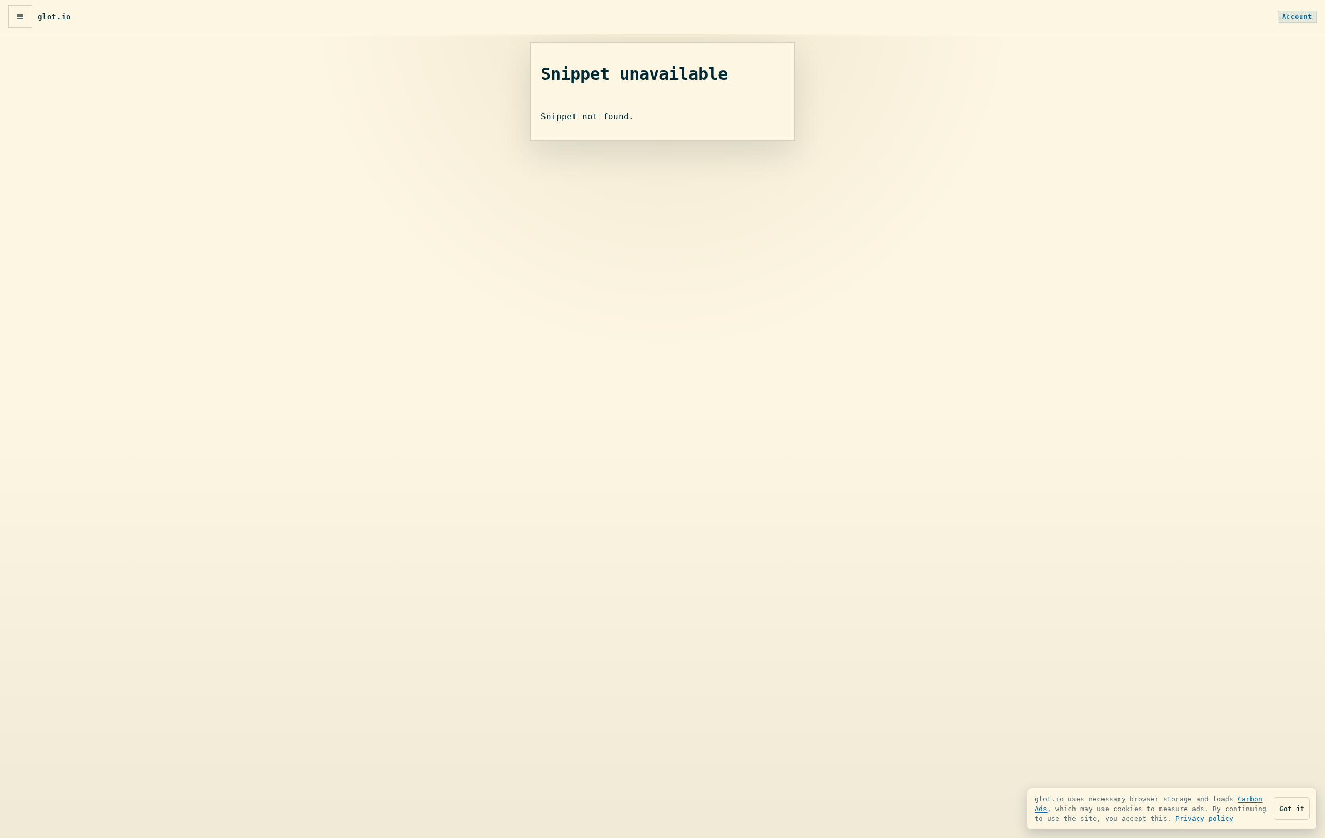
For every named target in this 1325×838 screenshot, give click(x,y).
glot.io (54, 16)
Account (1297, 16)
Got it (1291, 809)
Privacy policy (1204, 818)
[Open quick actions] (19, 16)
